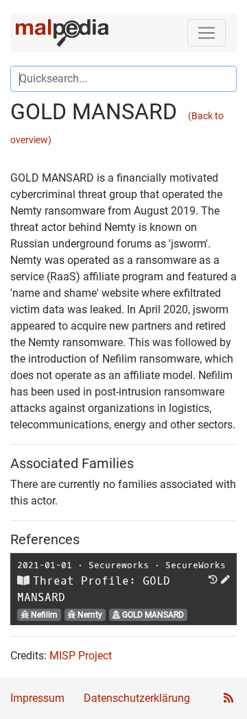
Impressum (37, 698)
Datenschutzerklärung (137, 698)
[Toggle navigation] (206, 33)
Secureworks (119, 565)
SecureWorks (195, 565)
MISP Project (80, 655)
